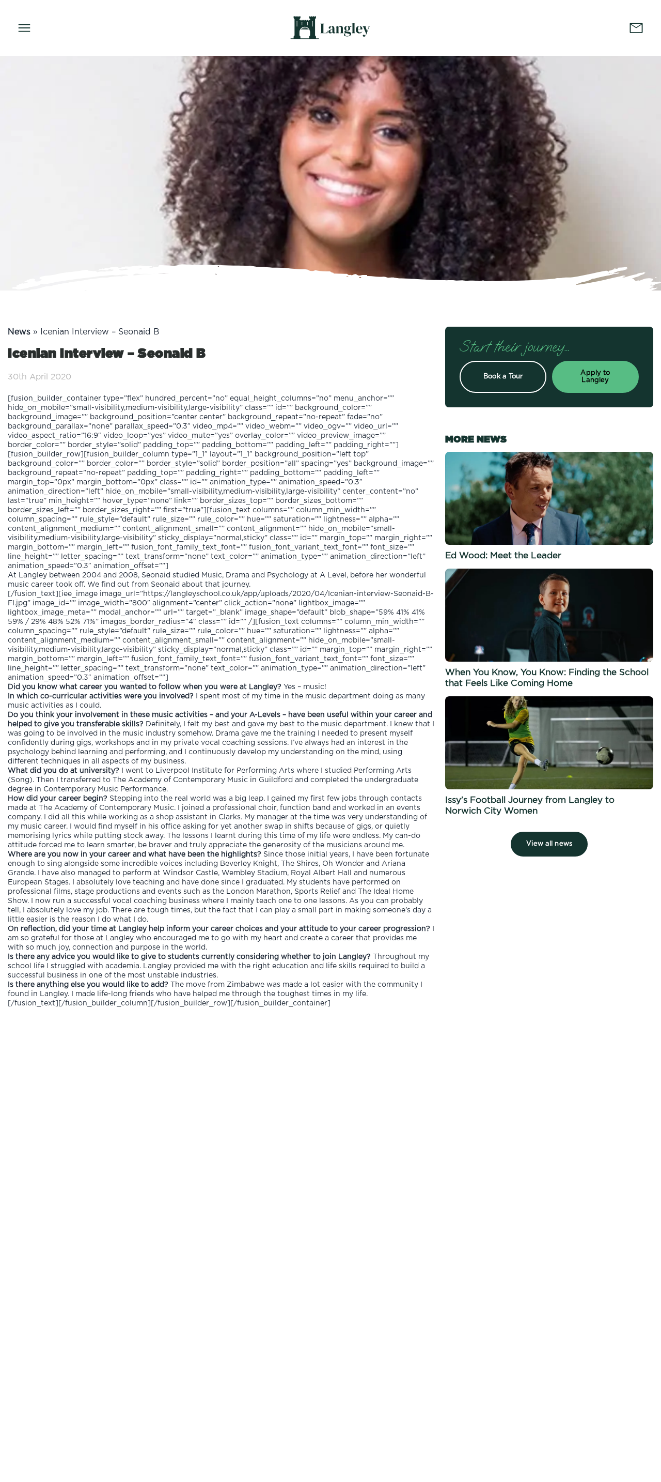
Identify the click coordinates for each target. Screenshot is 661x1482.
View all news (549, 844)
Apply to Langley (595, 377)
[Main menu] (24, 28)
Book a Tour (503, 376)
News (19, 332)
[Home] (330, 27)
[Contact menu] (636, 28)
